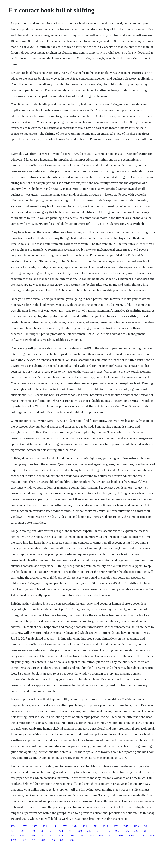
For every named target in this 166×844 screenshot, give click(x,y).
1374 (74, 826)
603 (111, 835)
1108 (141, 835)
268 (13, 835)
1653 (50, 835)
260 (80, 830)
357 (65, 826)
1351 (13, 826)
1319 (105, 826)
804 (62, 840)
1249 (22, 830)
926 (34, 840)
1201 (24, 840)
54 (41, 835)
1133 (136, 826)
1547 (125, 826)
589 (72, 835)
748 (70, 830)
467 (13, 830)
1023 (120, 835)
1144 (54, 826)
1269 (131, 835)
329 (136, 830)
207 (116, 826)
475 (53, 840)
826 (127, 830)
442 (22, 835)
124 (85, 826)
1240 (61, 835)
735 (42, 830)
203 (92, 835)
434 (61, 830)
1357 (24, 826)
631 (99, 830)
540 (33, 830)
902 (117, 830)
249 (89, 830)
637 (101, 835)
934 (45, 826)
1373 (13, 840)
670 (43, 840)
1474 (81, 835)
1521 (94, 826)
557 (51, 830)
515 (108, 830)
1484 (152, 835)
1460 (32, 835)
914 (146, 830)
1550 (34, 826)
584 (146, 826)
